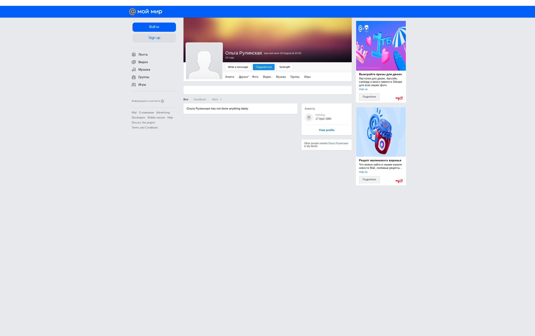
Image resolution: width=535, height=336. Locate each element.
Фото (255, 76)
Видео (267, 76)
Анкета (229, 76)
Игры (307, 76)
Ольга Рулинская (338, 143)
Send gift (284, 67)
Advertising (163, 112)
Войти (154, 27)
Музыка (281, 76)
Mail (134, 112)
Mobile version (156, 117)
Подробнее (369, 96)
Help (170, 117)
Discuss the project (143, 122)
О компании (146, 112)
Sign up (154, 38)
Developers (138, 117)
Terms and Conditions (145, 127)
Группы (294, 76)
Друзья (243, 76)
